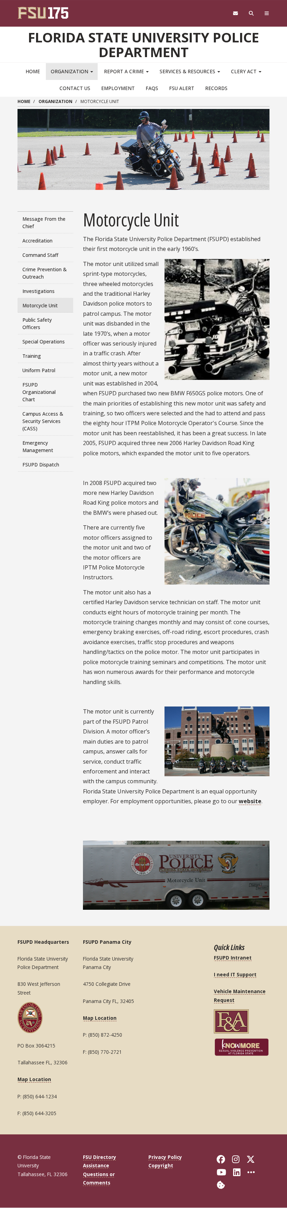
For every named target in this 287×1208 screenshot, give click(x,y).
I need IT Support (235, 974)
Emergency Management (37, 446)
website (250, 801)
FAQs (152, 88)
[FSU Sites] (267, 13)
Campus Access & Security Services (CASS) (42, 421)
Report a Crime (124, 71)
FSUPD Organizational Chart (39, 392)
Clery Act (244, 71)
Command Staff (40, 255)
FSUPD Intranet (233, 957)
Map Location (34, 1079)
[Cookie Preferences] (221, 1184)
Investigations (38, 291)
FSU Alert (181, 88)
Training (31, 356)
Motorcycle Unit (40, 305)
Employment (118, 88)
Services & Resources (188, 71)
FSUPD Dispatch (40, 464)
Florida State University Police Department (143, 44)
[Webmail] (235, 13)
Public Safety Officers (37, 323)
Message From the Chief (43, 223)
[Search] (251, 13)
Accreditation (37, 240)
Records (216, 88)
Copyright (160, 1165)
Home (33, 71)
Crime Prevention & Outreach (44, 273)
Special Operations (43, 341)
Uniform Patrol (38, 370)
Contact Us (74, 88)
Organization (70, 71)
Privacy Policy (165, 1157)
